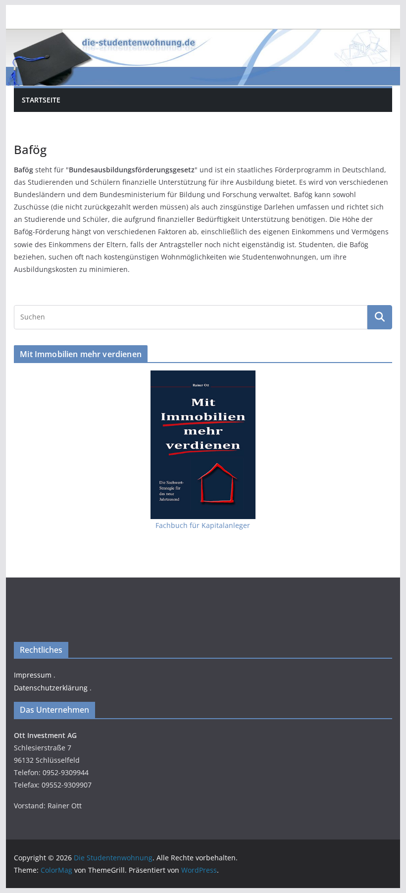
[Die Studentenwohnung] (203, 35)
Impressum (32, 675)
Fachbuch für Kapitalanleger (202, 525)
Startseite (41, 100)
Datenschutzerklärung (51, 687)
